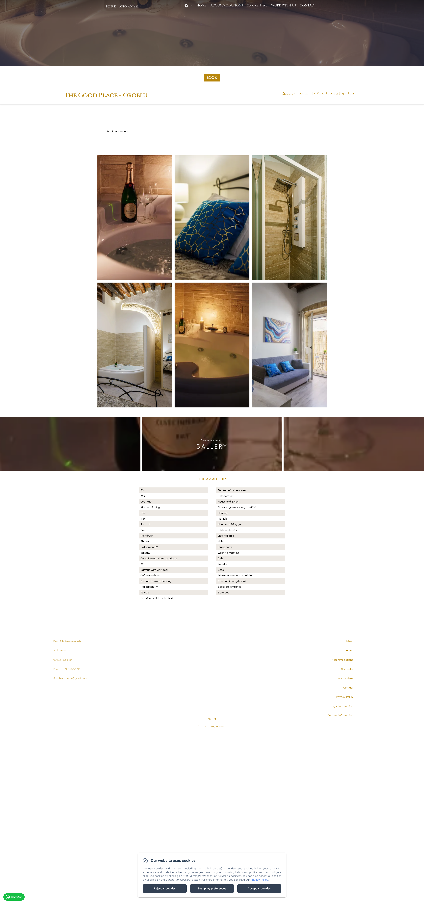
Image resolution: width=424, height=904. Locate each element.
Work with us (283, 5)
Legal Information (342, 706)
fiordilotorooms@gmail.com (70, 678)
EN (209, 719)
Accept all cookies (259, 888)
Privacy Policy (344, 697)
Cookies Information (340, 715)
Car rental (257, 5)
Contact (308, 5)
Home (201, 5)
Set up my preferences (212, 888)
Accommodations (227, 5)
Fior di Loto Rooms (122, 6)
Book (212, 77)
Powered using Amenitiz (212, 726)
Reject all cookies (165, 888)
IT (215, 719)
